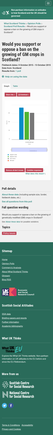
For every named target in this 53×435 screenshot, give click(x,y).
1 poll (18, 70)
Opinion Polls (8, 263)
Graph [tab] (6, 86)
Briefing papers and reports (14, 317)
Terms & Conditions (11, 425)
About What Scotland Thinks (15, 271)
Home (4, 259)
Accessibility (27, 425)
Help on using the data (16, 76)
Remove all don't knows (14, 170)
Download (24, 94)
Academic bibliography (12, 326)
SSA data (6, 313)
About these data (10, 194)
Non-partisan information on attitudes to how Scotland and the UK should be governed (29, 12)
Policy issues (9, 233)
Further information (10, 321)
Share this (10, 94)
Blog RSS (6, 279)
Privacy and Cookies (11, 429)
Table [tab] (15, 86)
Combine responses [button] (34, 170)
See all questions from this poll (17, 201)
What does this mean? (35, 173)
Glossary (6, 275)
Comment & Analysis (11, 267)
